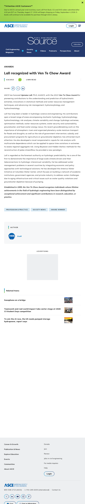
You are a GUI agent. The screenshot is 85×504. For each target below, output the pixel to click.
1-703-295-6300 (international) (36, 490)
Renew (46, 454)
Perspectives (65, 51)
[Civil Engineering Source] (42, 40)
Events (7, 459)
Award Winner (58, 210)
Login (71, 26)
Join (45, 449)
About (76, 51)
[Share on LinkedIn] (23, 88)
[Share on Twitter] (18, 88)
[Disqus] (42, 359)
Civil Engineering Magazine (12, 50)
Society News (30, 50)
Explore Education (11, 454)
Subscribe (77, 44)
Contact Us (56, 490)
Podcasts (53, 51)
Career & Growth (11, 444)
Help (46, 468)
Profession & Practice (17, 210)
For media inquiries (51, 463)
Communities (9, 464)
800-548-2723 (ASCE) (13, 490)
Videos (43, 51)
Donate (47, 444)
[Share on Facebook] (13, 88)
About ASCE (9, 469)
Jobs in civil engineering (53, 458)
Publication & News (12, 449)
